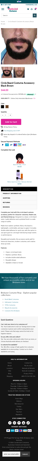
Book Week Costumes (12, 299)
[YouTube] (23, 423)
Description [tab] (8, 189)
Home (3, 21)
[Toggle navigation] (3, 9)
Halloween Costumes (11, 302)
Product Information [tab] (12, 193)
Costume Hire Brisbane (12, 311)
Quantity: (4, 112)
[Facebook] (10, 423)
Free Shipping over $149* (12, 131)
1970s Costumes (10, 305)
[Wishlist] (28, 9)
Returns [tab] (6, 202)
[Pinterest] (19, 423)
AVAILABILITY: (5, 98)
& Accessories (12, 308)
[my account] (31, 9)
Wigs (6, 308)
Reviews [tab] (6, 207)
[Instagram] (14, 423)
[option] (19, 1)
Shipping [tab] (6, 198)
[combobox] (19, 15)
